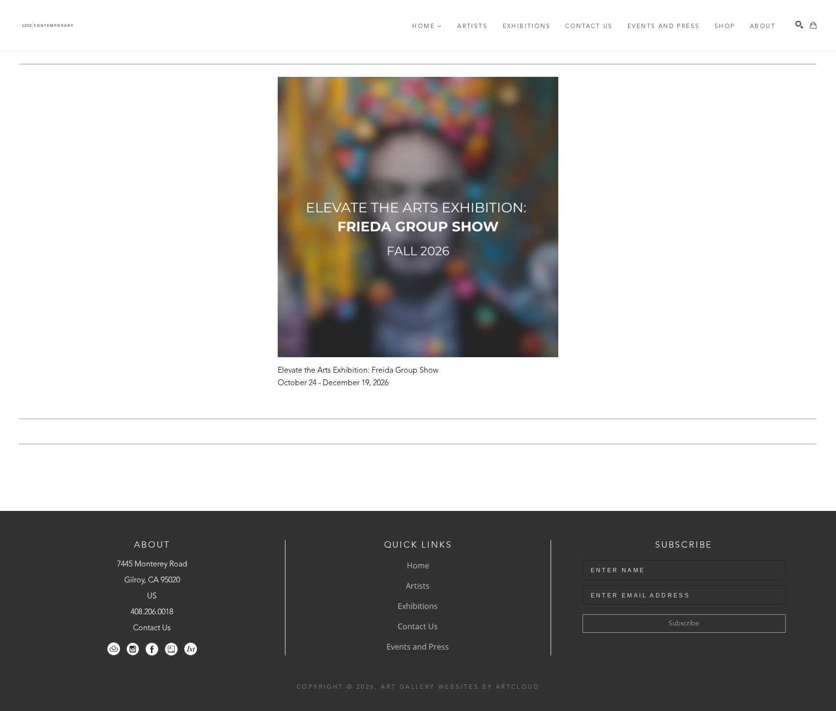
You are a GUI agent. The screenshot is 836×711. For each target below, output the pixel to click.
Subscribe (684, 623)
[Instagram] (133, 649)
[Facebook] (152, 649)
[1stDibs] (190, 649)
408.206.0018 (152, 612)
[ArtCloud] (113, 649)
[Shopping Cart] (813, 25)
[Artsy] (171, 649)
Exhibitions (418, 606)
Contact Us (152, 628)
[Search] (799, 25)
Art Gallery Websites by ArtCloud (460, 687)
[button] (427, 26)
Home (418, 565)
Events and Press (418, 646)
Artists (418, 585)
